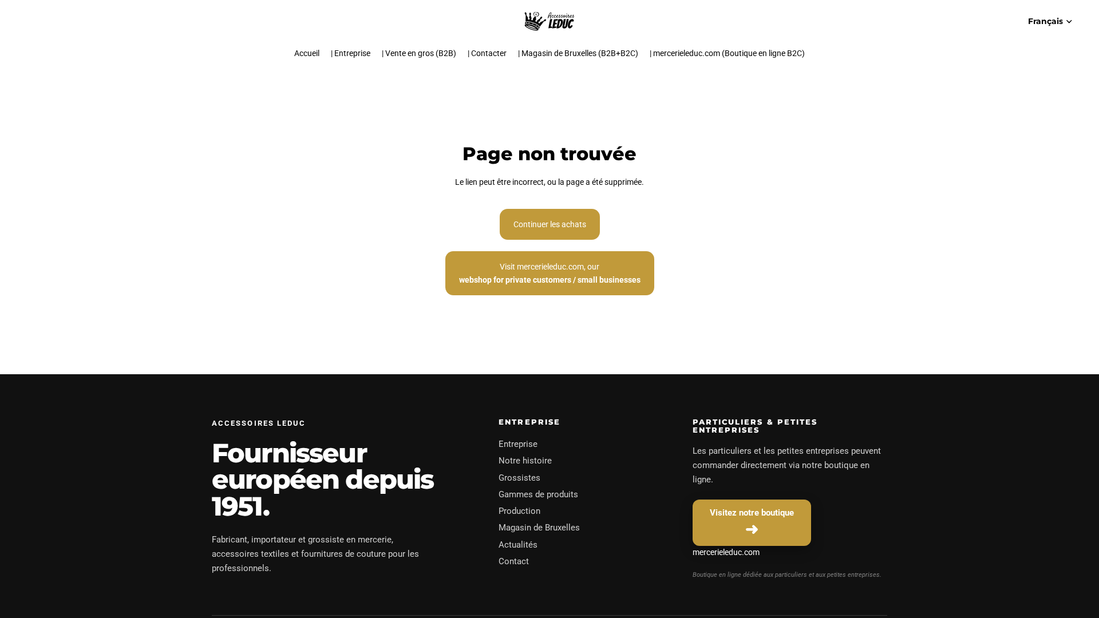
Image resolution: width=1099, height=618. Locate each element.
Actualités (518, 545)
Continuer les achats (549, 224)
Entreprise (518, 444)
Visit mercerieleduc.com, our (550, 273)
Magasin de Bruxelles (539, 527)
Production (519, 511)
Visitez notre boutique (752, 513)
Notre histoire (525, 460)
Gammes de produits (538, 494)
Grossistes (519, 478)
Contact (514, 561)
